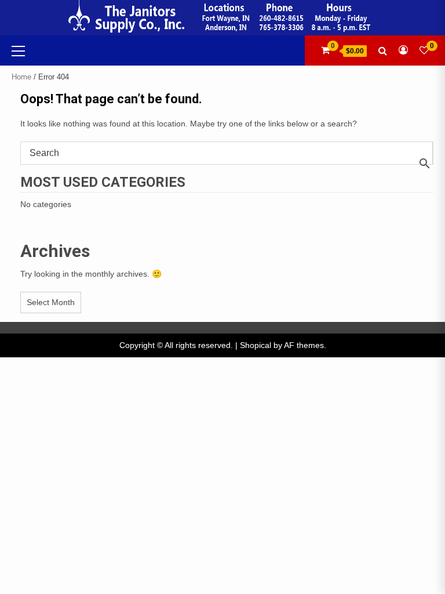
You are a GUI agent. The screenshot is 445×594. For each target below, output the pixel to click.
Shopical (255, 345)
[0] (424, 50)
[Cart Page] (325, 50)
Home (21, 77)
